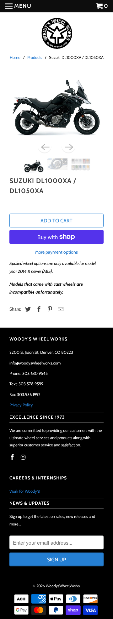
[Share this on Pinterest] (49, 309)
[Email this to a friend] (60, 309)
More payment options (56, 252)
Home (15, 57)
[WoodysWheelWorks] (56, 33)
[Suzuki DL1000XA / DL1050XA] (56, 106)
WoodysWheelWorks (63, 585)
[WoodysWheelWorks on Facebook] (12, 457)
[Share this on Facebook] (38, 309)
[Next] (68, 146)
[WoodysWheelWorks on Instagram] (23, 457)
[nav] (18, 6)
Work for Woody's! (24, 491)
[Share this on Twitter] (27, 309)
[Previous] (44, 146)
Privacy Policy (21, 404)
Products (34, 57)
